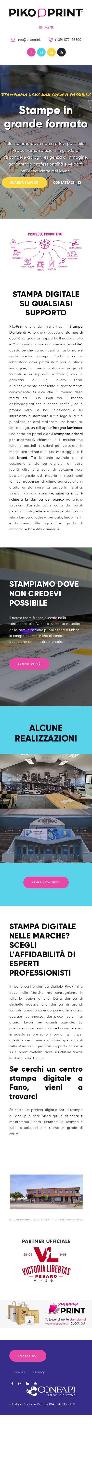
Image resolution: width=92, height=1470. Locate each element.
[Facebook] (31, 52)
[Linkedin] (51, 52)
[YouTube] (61, 52)
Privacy (39, 1372)
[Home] (46, 12)
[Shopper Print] (46, 1302)
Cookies (19, 1372)
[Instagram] (41, 52)
